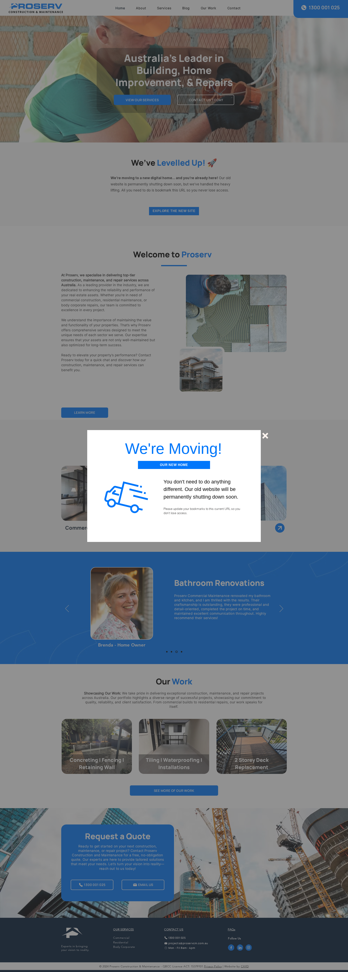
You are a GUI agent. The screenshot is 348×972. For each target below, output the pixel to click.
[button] (265, 436)
